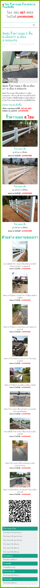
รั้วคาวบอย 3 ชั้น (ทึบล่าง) (11, 544)
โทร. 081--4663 (20, 12)
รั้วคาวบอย (13, 44)
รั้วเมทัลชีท (7, 563)
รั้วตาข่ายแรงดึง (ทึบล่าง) (11, 575)
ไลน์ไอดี (20, 16)
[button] (20, 511)
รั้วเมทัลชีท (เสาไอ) (9, 567)
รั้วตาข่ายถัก (7, 579)
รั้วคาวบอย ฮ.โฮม (9, 528)
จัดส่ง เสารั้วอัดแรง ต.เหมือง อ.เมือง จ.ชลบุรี (20, 385)
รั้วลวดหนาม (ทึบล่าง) (10, 559)
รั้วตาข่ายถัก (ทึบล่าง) (10, 583)
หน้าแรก (5, 44)
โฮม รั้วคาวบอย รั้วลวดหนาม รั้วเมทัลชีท (18, 5)
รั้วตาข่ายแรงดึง (9, 571)
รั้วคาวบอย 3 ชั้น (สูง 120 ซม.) (12, 536)
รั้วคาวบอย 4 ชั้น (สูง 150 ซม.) (12, 540)
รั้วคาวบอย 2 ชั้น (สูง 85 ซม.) (12, 532)
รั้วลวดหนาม (8, 556)
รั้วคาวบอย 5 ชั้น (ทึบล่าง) (11, 552)
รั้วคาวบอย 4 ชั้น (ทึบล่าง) (11, 548)
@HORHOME (23, 111)
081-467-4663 (26, 108)
